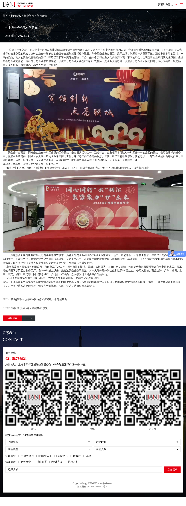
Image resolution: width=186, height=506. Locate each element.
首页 (5, 15)
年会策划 (52, 167)
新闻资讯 (16, 15)
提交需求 (172, 469)
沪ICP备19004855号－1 (98, 486)
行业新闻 (29, 15)
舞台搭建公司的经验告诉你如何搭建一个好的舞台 (39, 299)
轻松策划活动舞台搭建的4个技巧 (29, 308)
